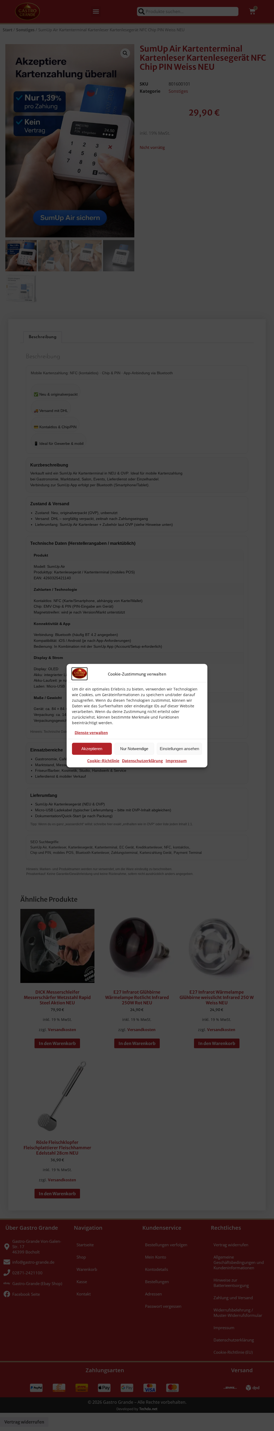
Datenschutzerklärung (142, 760)
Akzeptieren (91, 748)
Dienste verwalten (91, 732)
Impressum (176, 760)
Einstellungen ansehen (179, 748)
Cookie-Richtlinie (103, 760)
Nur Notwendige (134, 748)
